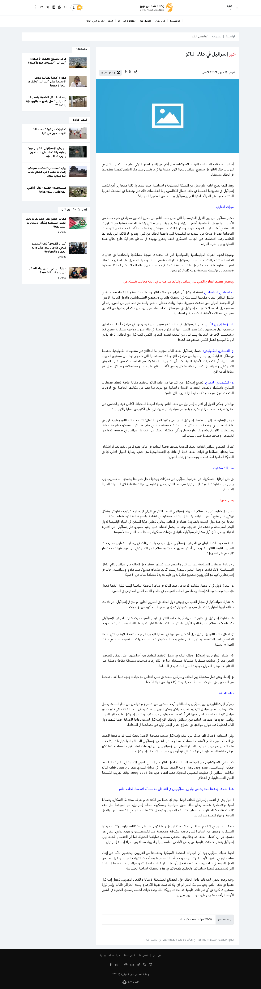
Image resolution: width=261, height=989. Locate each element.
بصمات (216, 36)
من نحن (160, 21)
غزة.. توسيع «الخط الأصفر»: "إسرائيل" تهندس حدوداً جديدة (47, 61)
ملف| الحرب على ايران (99, 21)
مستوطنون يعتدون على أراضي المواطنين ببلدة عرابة (46, 189)
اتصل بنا (145, 21)
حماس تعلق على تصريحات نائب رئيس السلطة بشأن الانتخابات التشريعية (45, 222)
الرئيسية (175, 21)
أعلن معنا (129, 955)
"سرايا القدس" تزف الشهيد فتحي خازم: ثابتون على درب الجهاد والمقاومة (49, 247)
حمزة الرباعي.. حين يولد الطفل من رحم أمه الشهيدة (47, 270)
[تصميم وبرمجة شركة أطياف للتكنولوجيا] (130, 981)
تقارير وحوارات (127, 21)
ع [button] (130, 71)
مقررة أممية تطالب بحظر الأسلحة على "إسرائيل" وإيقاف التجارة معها (47, 81)
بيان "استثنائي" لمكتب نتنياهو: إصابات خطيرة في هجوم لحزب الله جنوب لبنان (47, 172)
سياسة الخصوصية (110, 955)
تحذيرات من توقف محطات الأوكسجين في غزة (49, 131)
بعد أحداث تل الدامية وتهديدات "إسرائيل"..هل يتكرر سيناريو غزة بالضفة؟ (46, 101)
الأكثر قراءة (80, 119)
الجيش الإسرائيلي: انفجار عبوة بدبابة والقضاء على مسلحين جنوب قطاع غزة (47, 152)
